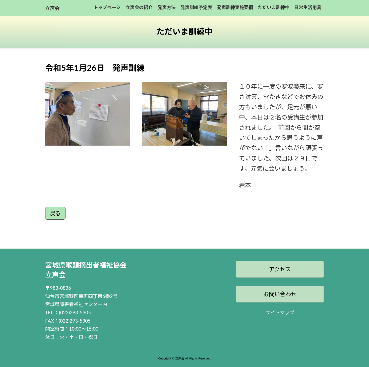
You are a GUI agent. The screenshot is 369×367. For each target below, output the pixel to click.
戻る (55, 213)
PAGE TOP (356, 351)
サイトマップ (280, 313)
